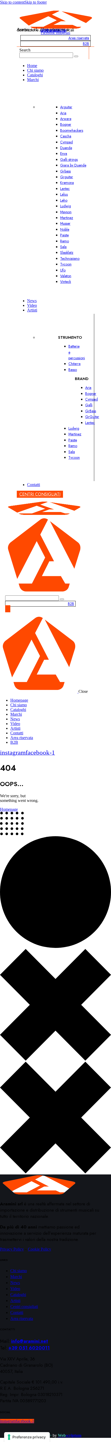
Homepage (9, 809)
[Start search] (76, 56)
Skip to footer (36, 2)
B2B (86, 43)
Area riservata (78, 38)
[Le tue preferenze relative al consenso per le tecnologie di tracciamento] (27, 1437)
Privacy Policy (12, 1249)
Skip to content (12, 2)
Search (24, 50)
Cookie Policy (39, 1249)
